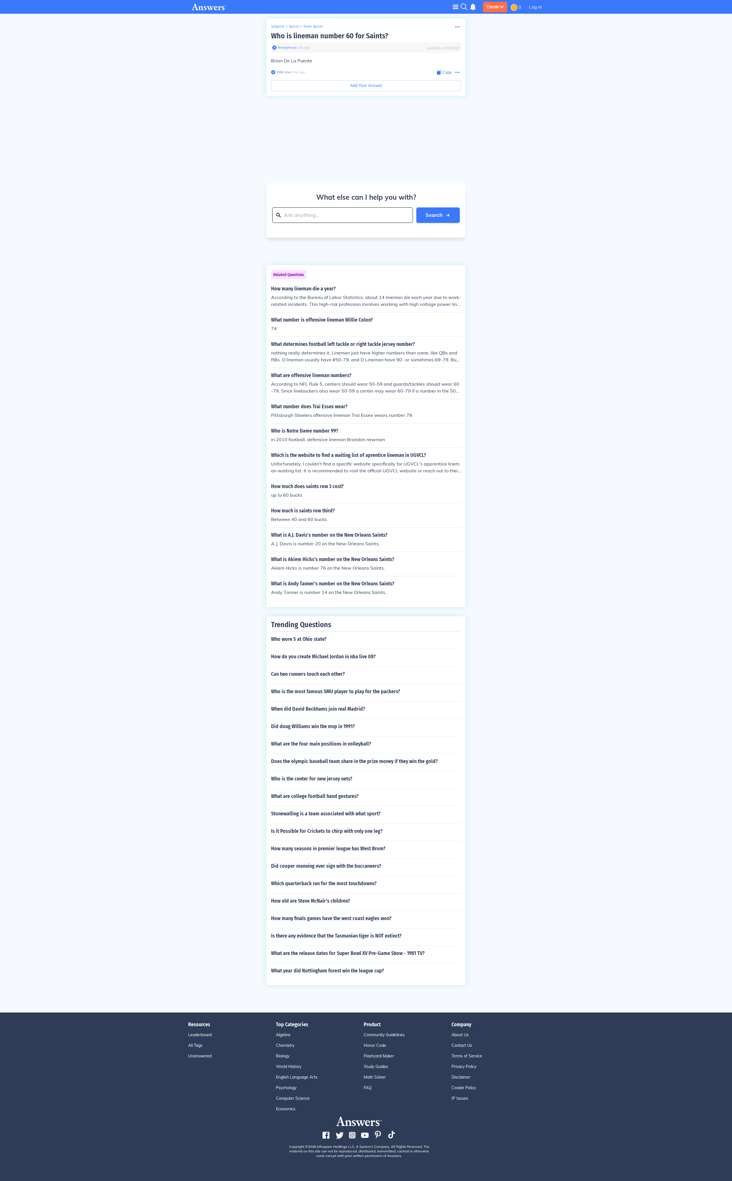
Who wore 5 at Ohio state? (299, 639)
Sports (294, 26)
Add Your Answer (366, 85)
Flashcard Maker (379, 1056)
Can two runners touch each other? (308, 674)
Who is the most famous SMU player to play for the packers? (335, 691)
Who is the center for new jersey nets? (311, 779)
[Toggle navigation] (455, 7)
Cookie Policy (463, 1087)
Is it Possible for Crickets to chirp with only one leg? (327, 831)
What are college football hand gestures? (315, 796)
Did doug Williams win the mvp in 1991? (313, 726)
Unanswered (200, 1056)
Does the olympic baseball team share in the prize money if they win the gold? (354, 761)
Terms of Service (466, 1056)
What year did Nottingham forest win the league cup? (327, 971)
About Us (460, 1034)
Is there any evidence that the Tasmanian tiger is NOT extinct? (336, 936)
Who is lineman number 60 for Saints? (329, 35)
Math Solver (375, 1077)
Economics (285, 1108)
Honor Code (375, 1045)
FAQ (368, 1087)
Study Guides (376, 1066)
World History (288, 1066)
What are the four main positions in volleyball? (321, 744)
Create (492, 6)
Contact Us (461, 1045)
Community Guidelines (384, 1034)
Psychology (286, 1087)
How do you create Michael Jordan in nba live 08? (323, 656)
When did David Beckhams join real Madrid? (318, 709)
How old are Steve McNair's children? (310, 901)
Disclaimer (460, 1077)
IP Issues (459, 1098)
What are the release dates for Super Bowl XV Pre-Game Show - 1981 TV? (348, 953)
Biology (282, 1056)
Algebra (283, 1034)
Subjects (278, 26)
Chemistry (285, 1045)
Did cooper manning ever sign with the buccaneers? (326, 866)
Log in (535, 7)
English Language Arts (296, 1077)
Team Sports (313, 26)
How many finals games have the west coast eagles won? (331, 918)
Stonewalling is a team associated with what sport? (326, 814)
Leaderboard (200, 1034)
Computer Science (293, 1098)
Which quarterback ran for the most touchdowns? (324, 883)
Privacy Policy (463, 1066)
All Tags (195, 1045)
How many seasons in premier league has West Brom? (328, 848)
